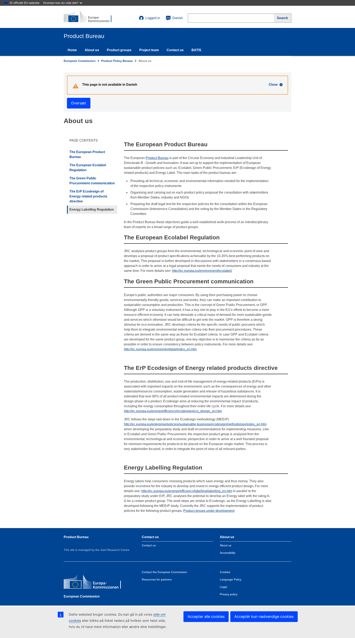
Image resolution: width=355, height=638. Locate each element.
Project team (149, 50)
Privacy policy (228, 594)
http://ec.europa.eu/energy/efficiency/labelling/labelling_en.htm (186, 491)
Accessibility (227, 552)
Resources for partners (157, 579)
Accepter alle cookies (206, 616)
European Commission (80, 60)
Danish (175, 18)
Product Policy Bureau (117, 60)
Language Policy (230, 579)
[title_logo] (88, 17)
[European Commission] (93, 583)
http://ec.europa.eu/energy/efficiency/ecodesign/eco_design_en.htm (173, 411)
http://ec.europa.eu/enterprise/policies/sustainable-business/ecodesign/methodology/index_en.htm (195, 424)
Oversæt (78, 103)
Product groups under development (208, 510)
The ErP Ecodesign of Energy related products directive (88, 196)
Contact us (175, 50)
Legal (223, 586)
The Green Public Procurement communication (92, 181)
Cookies (225, 572)
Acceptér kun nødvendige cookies (264, 616)
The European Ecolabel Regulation (87, 167)
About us (92, 50)
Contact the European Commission (164, 572)
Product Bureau (157, 158)
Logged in (152, 18)
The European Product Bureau (87, 154)
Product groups (119, 50)
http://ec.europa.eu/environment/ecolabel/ (202, 270)
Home (72, 50)
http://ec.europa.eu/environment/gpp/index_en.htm (160, 349)
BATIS (196, 50)
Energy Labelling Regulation (91, 209)
